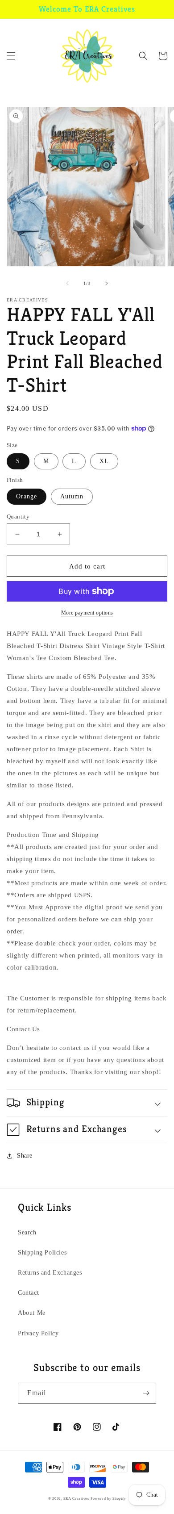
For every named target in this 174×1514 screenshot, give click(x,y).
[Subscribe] (146, 1393)
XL (104, 461)
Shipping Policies (42, 1252)
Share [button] (25, 1155)
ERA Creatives (76, 1499)
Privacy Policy (38, 1333)
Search (27, 1232)
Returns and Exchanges (50, 1272)
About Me (32, 1312)
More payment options (87, 613)
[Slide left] (67, 283)
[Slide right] (106, 283)
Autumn (71, 496)
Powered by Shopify (108, 1499)
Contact (28, 1292)
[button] (11, 56)
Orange (26, 496)
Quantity (18, 516)
